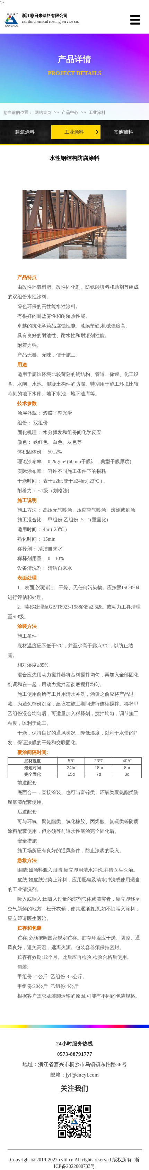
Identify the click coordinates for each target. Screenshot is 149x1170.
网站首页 (43, 112)
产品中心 (70, 112)
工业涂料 (97, 112)
